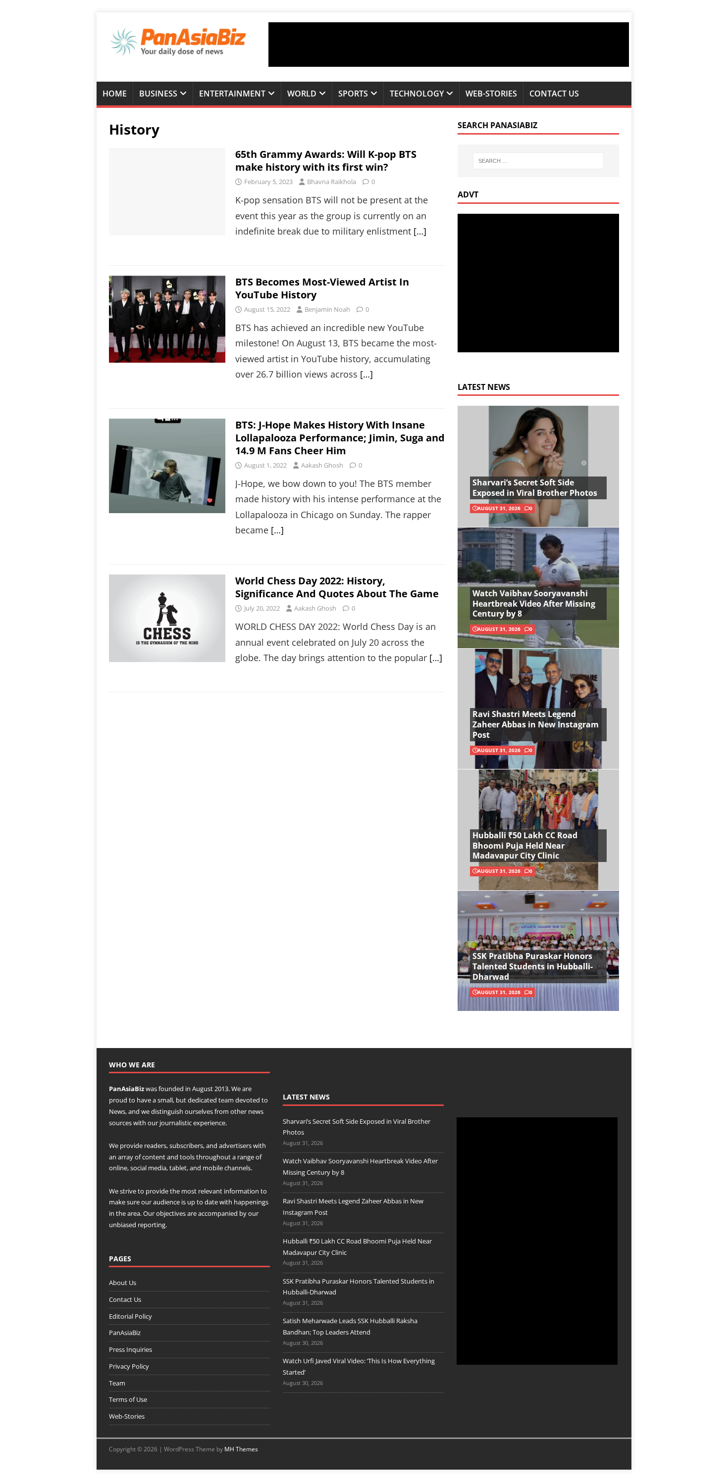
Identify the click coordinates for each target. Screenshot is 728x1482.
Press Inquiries (130, 1349)
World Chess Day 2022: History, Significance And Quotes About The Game (337, 587)
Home (115, 93)
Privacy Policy (129, 1366)
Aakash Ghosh (322, 465)
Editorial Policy (130, 1316)
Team (117, 1383)
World (301, 93)
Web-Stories (491, 93)
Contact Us (554, 93)
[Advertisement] (448, 44)
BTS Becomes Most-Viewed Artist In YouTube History (322, 288)
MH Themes (241, 1449)
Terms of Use (128, 1399)
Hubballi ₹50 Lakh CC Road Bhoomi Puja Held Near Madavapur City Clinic (524, 845)
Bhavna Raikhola (331, 181)
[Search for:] (538, 160)
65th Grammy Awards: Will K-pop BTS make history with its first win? (325, 160)
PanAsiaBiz (126, 1088)
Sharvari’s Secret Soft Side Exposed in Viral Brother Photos (534, 487)
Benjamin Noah (327, 309)
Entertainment (232, 93)
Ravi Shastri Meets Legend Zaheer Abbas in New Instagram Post (535, 724)
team (226, 1100)
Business (158, 93)
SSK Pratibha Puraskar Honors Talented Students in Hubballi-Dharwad (532, 966)
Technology (417, 93)
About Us (122, 1282)
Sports (353, 93)
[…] (420, 231)
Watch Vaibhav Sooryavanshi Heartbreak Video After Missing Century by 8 (533, 604)
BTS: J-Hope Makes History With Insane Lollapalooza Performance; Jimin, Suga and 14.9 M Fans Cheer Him (340, 437)
